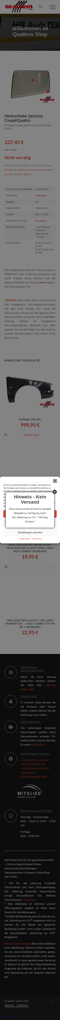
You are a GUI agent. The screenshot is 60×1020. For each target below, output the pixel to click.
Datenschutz (25, 538)
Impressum (37, 538)
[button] (55, 481)
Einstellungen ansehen (30, 532)
